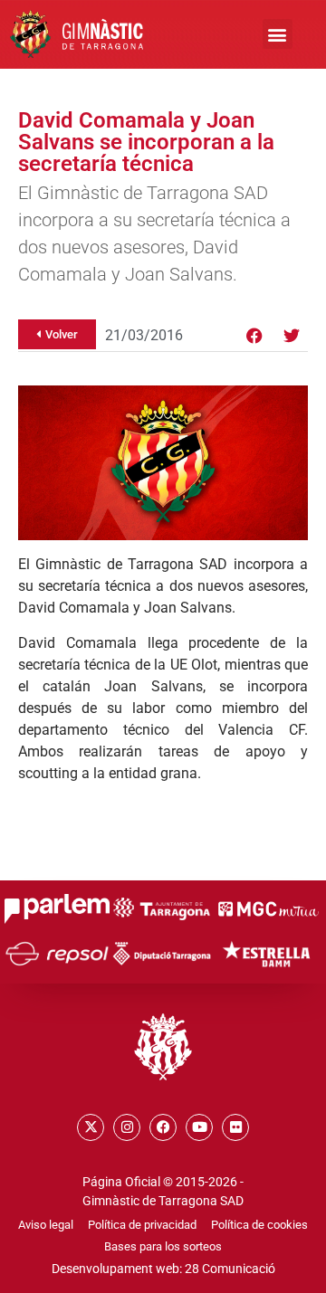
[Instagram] (126, 1127)
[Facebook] (254, 335)
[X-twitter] (90, 1127)
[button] (277, 34)
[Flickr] (235, 1127)
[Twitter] (291, 335)
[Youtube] (199, 1127)
